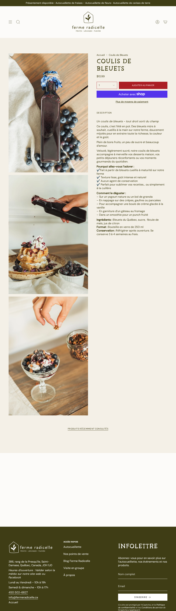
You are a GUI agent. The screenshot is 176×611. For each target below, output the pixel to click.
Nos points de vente (76, 554)
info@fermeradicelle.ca (23, 597)
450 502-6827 (18, 592)
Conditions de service (152, 607)
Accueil (101, 54)
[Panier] (165, 22)
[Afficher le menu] (10, 22)
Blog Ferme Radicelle (76, 561)
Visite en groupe (73, 568)
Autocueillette (72, 547)
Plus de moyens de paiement (132, 101)
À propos (69, 575)
